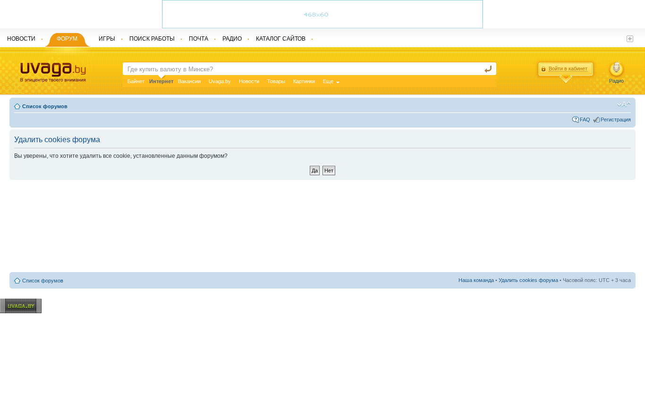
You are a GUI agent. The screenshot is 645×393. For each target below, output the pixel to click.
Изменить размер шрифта (624, 104)
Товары (276, 81)
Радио (616, 81)
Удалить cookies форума (528, 280)
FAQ (585, 119)
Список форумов (45, 106)
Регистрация (616, 119)
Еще (328, 81)
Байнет (135, 81)
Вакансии (189, 81)
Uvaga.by (220, 81)
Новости (249, 81)
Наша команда (476, 280)
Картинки (304, 81)
